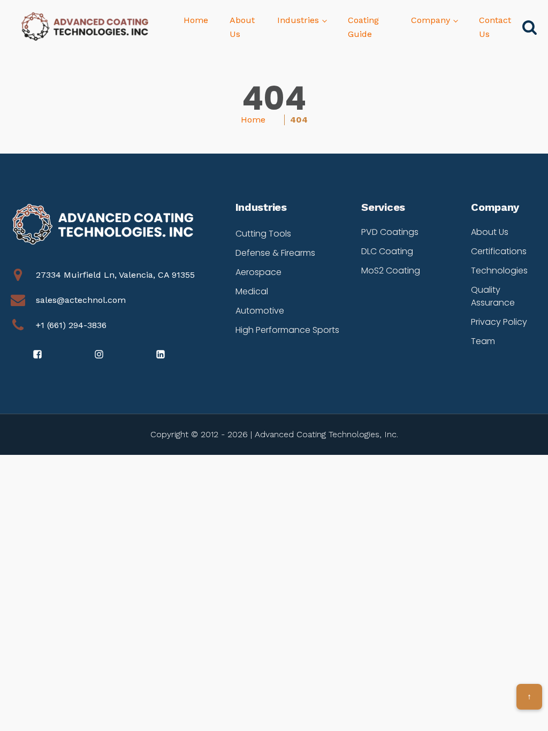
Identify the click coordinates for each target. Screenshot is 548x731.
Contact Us (495, 27)
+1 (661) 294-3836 (71, 325)
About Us (242, 27)
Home (196, 20)
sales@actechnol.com (81, 300)
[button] (38, 354)
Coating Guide (363, 27)
